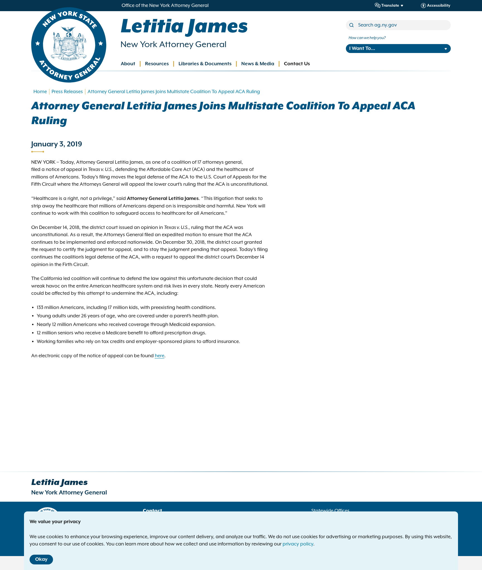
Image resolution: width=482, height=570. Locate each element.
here (159, 356)
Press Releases (67, 92)
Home (40, 92)
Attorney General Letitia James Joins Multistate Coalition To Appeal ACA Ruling (174, 92)
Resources (157, 64)
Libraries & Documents (205, 64)
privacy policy (298, 544)
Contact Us (297, 64)
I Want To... (362, 48)
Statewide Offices (330, 511)
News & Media (257, 64)
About (128, 64)
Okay (41, 559)
